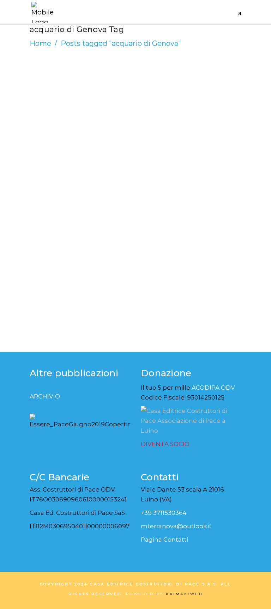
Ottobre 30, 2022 (61, 99)
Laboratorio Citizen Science (77, 116)
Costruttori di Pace (68, 91)
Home (40, 43)
